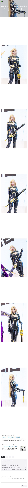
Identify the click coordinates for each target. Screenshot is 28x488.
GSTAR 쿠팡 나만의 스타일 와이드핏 (11, 437)
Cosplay (18, 10)
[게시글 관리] (10, 457)
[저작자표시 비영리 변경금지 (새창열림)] (16, 456)
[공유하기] (7, 457)
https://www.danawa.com (7, 444)
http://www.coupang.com (7, 435)
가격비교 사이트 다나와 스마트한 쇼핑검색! (10, 446)
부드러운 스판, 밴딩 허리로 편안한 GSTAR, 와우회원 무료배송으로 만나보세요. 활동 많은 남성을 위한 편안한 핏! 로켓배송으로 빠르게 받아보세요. (14, 439)
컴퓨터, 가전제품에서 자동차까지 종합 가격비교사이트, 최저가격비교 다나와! (9, 449)
